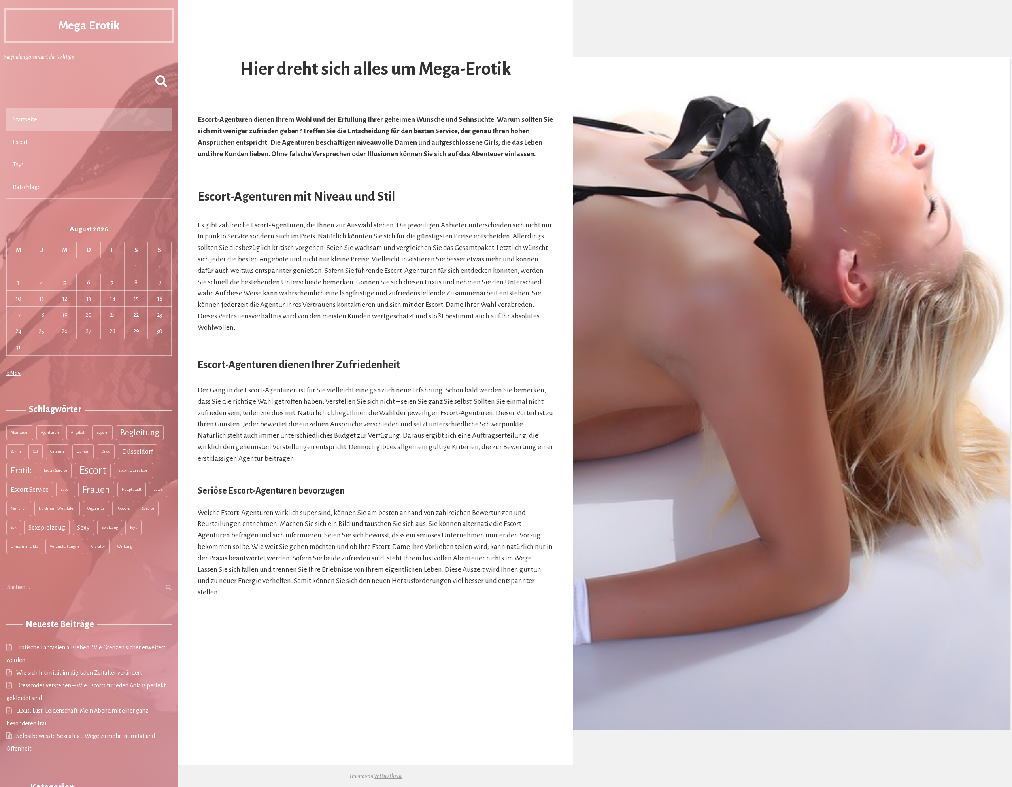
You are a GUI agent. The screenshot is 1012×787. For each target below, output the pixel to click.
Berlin (16, 451)
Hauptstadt (132, 489)
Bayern (102, 432)
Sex (14, 527)
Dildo (105, 451)
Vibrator (98, 546)
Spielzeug (110, 527)
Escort (20, 142)
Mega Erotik (89, 25)
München (19, 508)
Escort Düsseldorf (133, 470)
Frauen (96, 489)
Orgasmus (96, 508)
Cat (35, 451)
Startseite (25, 119)
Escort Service (30, 489)
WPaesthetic (388, 776)
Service (148, 508)
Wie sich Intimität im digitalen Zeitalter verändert (79, 673)
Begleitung (139, 432)
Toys (18, 164)
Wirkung (124, 546)
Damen (83, 451)
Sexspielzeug (46, 527)
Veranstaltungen (64, 546)
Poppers (123, 508)
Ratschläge (27, 187)
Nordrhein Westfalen (57, 508)
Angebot (78, 432)
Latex (158, 489)
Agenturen (50, 432)
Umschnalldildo (24, 546)
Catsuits (57, 451)
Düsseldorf (137, 451)
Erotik (21, 470)
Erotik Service (55, 470)
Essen (65, 489)
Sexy (83, 527)
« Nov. (13, 373)
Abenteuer (20, 432)
